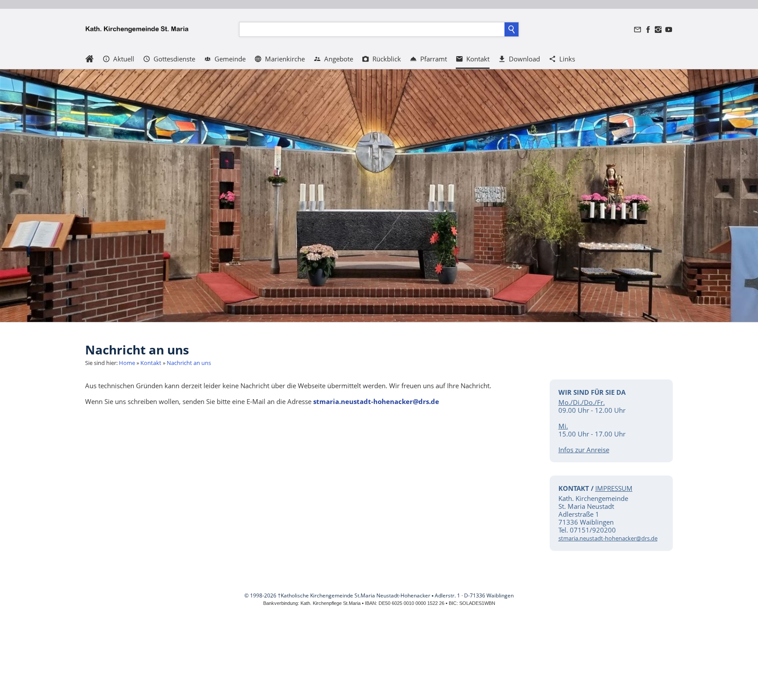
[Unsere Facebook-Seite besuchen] (648, 29)
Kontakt (150, 363)
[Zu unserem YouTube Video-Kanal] (668, 29)
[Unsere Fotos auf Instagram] (658, 29)
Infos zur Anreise (583, 449)
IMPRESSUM (614, 488)
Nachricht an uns (189, 363)
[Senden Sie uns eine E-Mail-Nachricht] (637, 29)
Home (127, 363)
